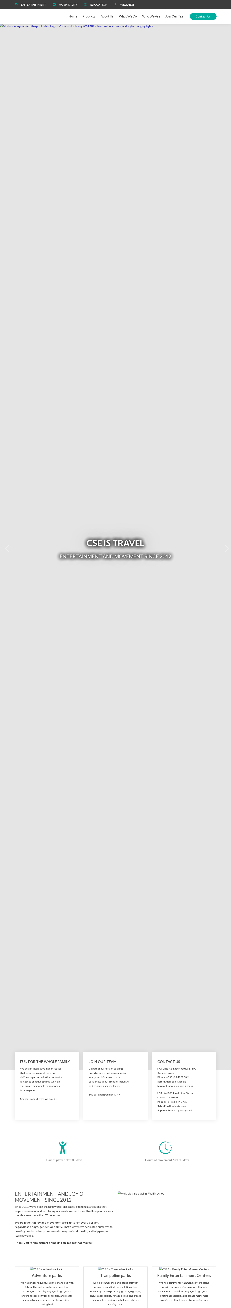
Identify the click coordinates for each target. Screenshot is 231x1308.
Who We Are (151, 16)
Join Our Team (175, 16)
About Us (107, 16)
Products (88, 16)
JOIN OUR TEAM (103, 1061)
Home (73, 16)
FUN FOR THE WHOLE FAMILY (45, 1061)
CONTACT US (168, 1061)
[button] (6, 547)
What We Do (128, 16)
